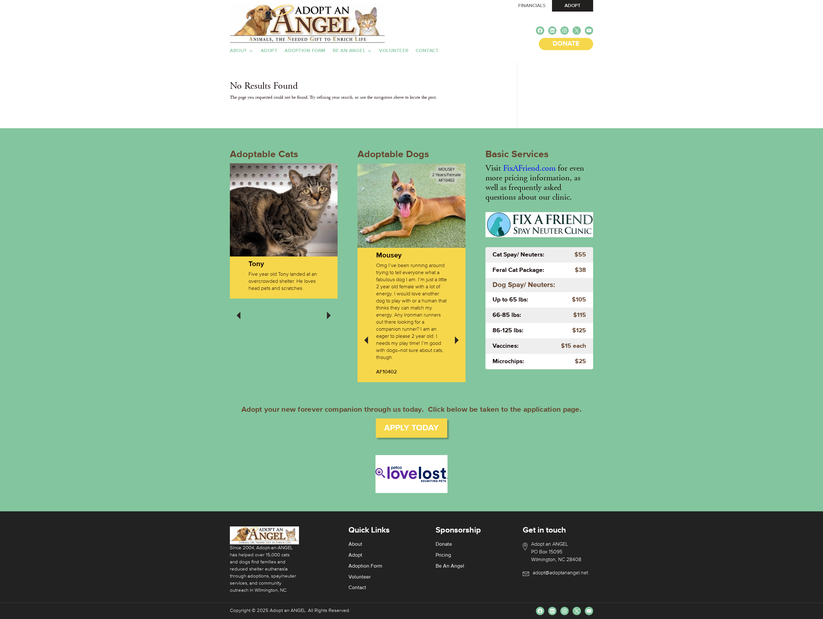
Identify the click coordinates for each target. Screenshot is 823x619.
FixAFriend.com (529, 168)
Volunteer (394, 51)
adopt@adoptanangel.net (560, 573)
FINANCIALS (532, 5)
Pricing (443, 555)
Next (329, 311)
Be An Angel (349, 51)
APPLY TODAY (411, 428)
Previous (238, 311)
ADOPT (573, 5)
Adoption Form (305, 51)
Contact (427, 51)
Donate (444, 544)
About (238, 51)
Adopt (269, 51)
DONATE (566, 43)
